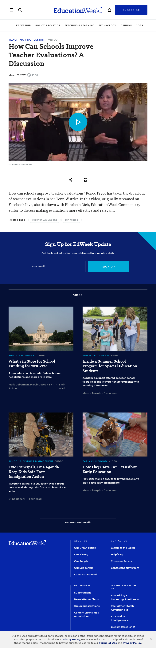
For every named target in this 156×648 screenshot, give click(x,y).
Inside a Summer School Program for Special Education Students (110, 366)
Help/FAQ (117, 554)
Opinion (126, 25)
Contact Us (119, 540)
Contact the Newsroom (125, 567)
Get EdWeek (82, 585)
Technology (107, 25)
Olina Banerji (17, 498)
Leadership (23, 25)
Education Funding (23, 355)
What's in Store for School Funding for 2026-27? (32, 363)
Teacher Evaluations (44, 219)
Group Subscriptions (86, 606)
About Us (80, 540)
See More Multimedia (78, 522)
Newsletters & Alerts (86, 599)
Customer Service (121, 561)
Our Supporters (83, 567)
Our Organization (85, 547)
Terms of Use (108, 643)
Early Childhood (95, 461)
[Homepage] (78, 9)
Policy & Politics (47, 25)
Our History (81, 554)
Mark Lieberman (19, 384)
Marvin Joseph (39, 384)
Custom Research (122, 627)
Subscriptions (82, 592)
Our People (81, 561)
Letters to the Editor (123, 547)
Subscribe (131, 9)
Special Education (96, 355)
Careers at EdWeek (85, 574)
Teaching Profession (27, 39)
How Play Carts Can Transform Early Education (110, 469)
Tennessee (71, 219)
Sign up (109, 266)
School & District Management (31, 461)
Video (53, 39)
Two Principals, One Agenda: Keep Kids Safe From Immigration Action (34, 472)
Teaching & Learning (79, 25)
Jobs (139, 25)
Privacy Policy (71, 639)
